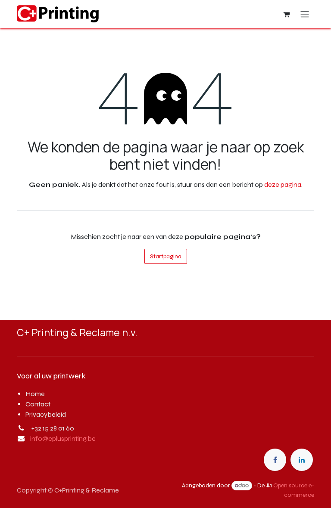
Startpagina (165, 256)
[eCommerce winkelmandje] (286, 14)
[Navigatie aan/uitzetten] (304, 14)
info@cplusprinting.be (63, 438)
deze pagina (282, 184)
